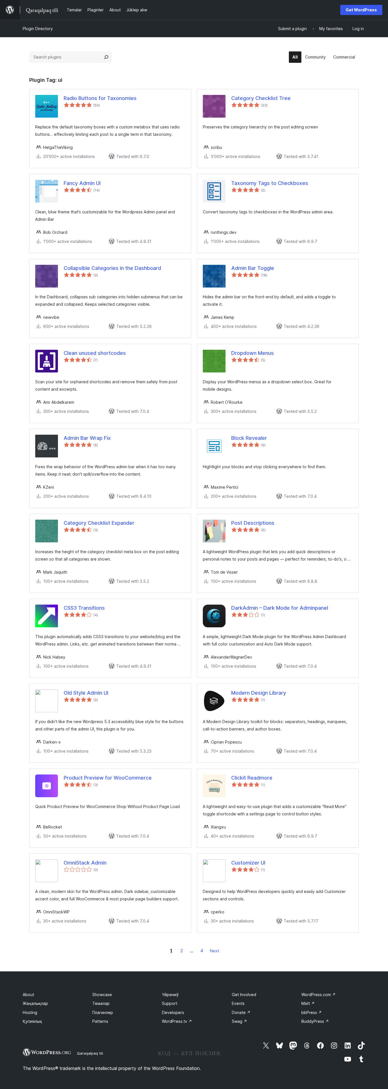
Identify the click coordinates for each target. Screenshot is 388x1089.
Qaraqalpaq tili (90, 1053)
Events (238, 1003)
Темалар (101, 1003)
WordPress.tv (177, 1021)
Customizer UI (248, 863)
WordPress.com (318, 994)
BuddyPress (315, 1021)
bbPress (311, 1012)
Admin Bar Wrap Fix (87, 438)
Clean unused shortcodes (95, 353)
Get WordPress (361, 9)
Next (214, 950)
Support (169, 1003)
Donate (241, 1012)
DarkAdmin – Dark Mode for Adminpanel (279, 608)
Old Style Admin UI (86, 693)
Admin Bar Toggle (252, 268)
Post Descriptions (252, 523)
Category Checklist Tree (261, 98)
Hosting (30, 1012)
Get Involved (244, 994)
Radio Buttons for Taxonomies (100, 98)
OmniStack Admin (85, 863)
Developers (173, 1012)
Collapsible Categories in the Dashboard (112, 268)
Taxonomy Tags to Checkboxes (269, 183)
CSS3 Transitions (84, 608)
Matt (308, 1003)
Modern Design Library (258, 693)
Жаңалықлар (35, 1003)
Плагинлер (102, 1012)
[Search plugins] (106, 57)
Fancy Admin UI (82, 183)
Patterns (100, 1021)
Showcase (102, 994)
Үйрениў (170, 994)
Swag (239, 1021)
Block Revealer (249, 438)
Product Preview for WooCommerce (108, 778)
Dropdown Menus (252, 353)
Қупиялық (32, 1021)
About (28, 994)
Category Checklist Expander (99, 523)
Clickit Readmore (251, 778)
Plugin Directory (38, 28)
